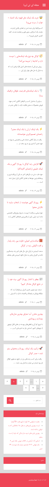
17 (33, 388)
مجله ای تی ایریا (31, 5)
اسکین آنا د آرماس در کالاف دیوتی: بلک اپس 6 (24, 441)
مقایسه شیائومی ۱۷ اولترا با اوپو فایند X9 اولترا (25, 422)
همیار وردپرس (33, 480)
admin (21, 45)
